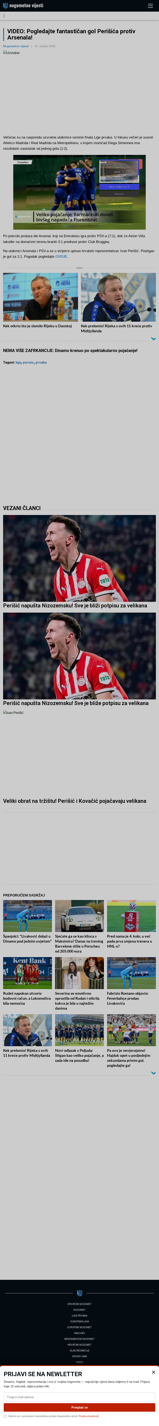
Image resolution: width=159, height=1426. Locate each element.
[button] (153, 1372)
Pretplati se (79, 1407)
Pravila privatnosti (89, 1416)
